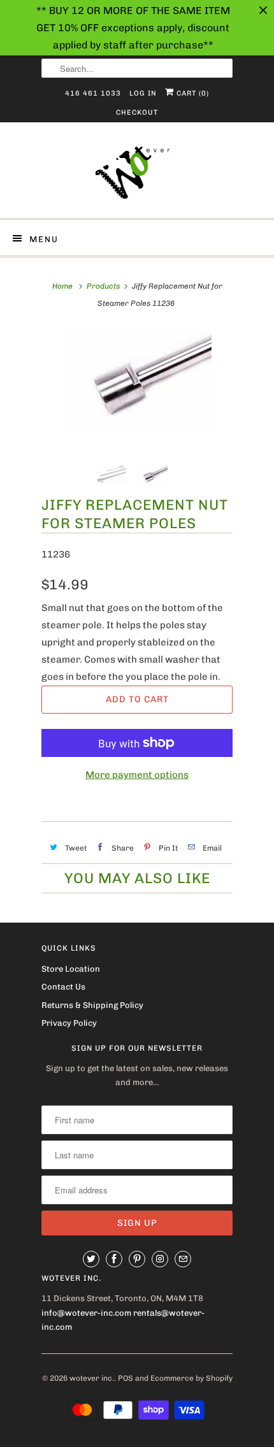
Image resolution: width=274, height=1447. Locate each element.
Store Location (70, 969)
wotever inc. (91, 1378)
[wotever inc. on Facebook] (114, 1259)
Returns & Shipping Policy (92, 1005)
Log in (143, 93)
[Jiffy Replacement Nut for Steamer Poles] (137, 383)
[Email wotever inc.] (183, 1259)
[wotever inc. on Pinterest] (137, 1259)
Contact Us (63, 986)
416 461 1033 (93, 93)
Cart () (191, 93)
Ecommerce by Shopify (191, 1378)
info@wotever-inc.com (86, 1313)
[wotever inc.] (137, 174)
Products (103, 286)
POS (125, 1378)
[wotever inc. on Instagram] (160, 1259)
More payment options (137, 775)
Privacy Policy (69, 1023)
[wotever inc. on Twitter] (91, 1259)
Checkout (137, 112)
